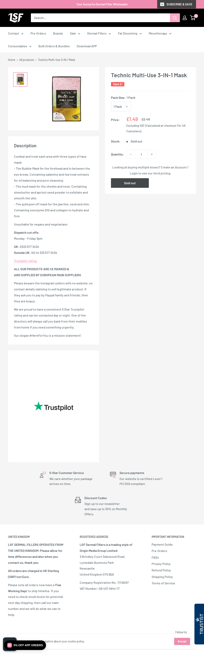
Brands (58, 33)
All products (26, 59)
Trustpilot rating (25, 261)
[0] (192, 17)
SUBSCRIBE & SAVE (179, 4)
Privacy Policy (161, 564)
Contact (13, 33)
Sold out (130, 183)
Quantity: (117, 154)
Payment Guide (162, 544)
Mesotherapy (158, 33)
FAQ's (155, 557)
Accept (182, 641)
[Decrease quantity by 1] (131, 154)
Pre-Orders (38, 33)
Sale (73, 33)
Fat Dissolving (127, 33)
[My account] (185, 18)
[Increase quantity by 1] (152, 154)
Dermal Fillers (97, 33)
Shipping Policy (162, 577)
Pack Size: (123, 97)
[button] (25, 645)
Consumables (17, 46)
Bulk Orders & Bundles (54, 46)
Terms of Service (163, 583)
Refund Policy (161, 570)
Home (11, 59)
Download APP (87, 46)
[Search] (175, 17)
